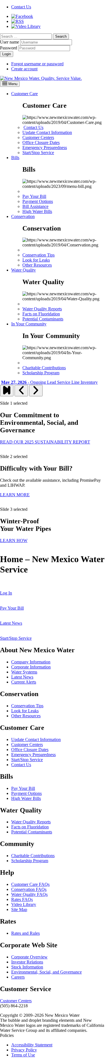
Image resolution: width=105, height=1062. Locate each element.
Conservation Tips (38, 255)
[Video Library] (26, 26)
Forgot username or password (37, 63)
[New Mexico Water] (41, 78)
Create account (24, 68)
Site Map (19, 909)
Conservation (23, 216)
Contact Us (33, 127)
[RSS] (17, 21)
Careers (18, 977)
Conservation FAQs (28, 889)
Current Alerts (23, 682)
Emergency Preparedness (44, 147)
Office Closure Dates (41, 142)
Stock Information (27, 967)
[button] (61, 36)
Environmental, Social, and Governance (46, 972)
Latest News (22, 677)
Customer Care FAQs (30, 884)
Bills (15, 157)
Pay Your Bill (34, 196)
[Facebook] (22, 16)
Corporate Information (31, 667)
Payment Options (37, 201)
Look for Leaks (36, 260)
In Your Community (28, 324)
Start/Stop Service (38, 152)
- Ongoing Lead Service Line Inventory (49, 382)
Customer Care (24, 93)
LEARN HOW (13, 540)
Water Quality (23, 270)
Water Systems (24, 672)
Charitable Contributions (44, 367)
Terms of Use (23, 1055)
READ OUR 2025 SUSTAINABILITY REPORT (45, 442)
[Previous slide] (21, 390)
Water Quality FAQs (29, 894)
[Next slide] (36, 390)
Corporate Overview (29, 957)
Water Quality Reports (42, 308)
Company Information (30, 662)
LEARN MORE (15, 494)
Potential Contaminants (42, 319)
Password (8, 47)
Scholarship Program (40, 372)
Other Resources (37, 265)
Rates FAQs (22, 899)
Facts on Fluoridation (41, 313)
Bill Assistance (35, 206)
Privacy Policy (24, 1049)
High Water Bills (37, 211)
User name (9, 42)
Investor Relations (27, 962)
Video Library (23, 904)
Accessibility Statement (31, 1044)
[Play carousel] (6, 390)
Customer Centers (38, 137)
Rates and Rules (25, 933)
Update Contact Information (47, 132)
